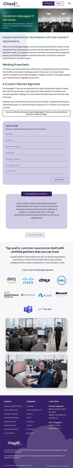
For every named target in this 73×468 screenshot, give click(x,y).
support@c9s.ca (55, 428)
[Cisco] (28, 280)
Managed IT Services (10, 414)
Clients (29, 418)
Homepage (30, 406)
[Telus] (45, 309)
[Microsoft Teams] (28, 309)
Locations (30, 414)
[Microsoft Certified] (61, 295)
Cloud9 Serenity (9, 433)
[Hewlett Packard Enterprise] (11, 295)
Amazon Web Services (11, 429)
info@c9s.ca (53, 418)
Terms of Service (51, 466)
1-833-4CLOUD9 (54, 425)
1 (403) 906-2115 (60, 415)
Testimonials (31, 429)
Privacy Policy (64, 466)
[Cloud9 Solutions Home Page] (11, 2)
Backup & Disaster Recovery (13, 406)
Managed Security (10, 421)
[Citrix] (45, 280)
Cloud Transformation (11, 410)
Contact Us (30, 421)
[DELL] (61, 280)
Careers (29, 425)
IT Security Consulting (11, 418)
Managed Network (10, 425)
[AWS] (11, 280)
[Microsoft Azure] (45, 295)
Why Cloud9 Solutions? (34, 410)
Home (5, 13)
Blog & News (30, 433)
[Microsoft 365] (28, 295)
